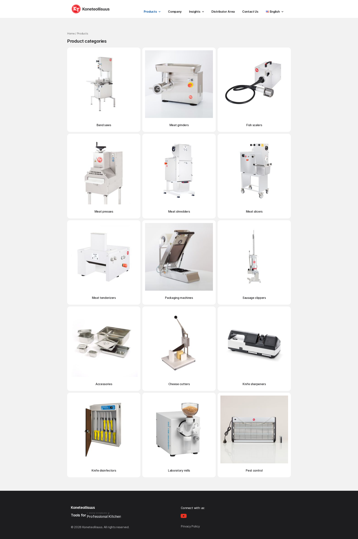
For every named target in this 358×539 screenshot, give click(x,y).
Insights (194, 11)
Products (150, 11)
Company (175, 11)
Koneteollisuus (83, 507)
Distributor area (223, 11)
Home (71, 33)
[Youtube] (183, 516)
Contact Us (250, 11)
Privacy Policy (190, 526)
